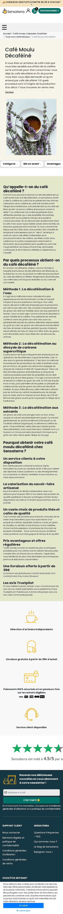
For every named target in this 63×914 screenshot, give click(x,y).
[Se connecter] (28, 11)
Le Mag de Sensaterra (46, 846)
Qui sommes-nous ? (45, 841)
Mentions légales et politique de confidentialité (13, 841)
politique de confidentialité (46, 808)
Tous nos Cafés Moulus (17, 36)
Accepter (23, 905)
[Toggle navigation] (4, 27)
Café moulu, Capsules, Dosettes (30, 33)
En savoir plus (23, 910)
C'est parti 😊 (31, 800)
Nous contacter (11, 832)
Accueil (7, 33)
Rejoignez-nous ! (43, 851)
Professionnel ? (49, 10)
